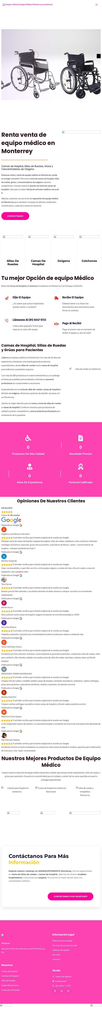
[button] (4, 64)
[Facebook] (55, 991)
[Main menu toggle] (96, 4)
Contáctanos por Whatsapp (70, 896)
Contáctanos (15, 216)
